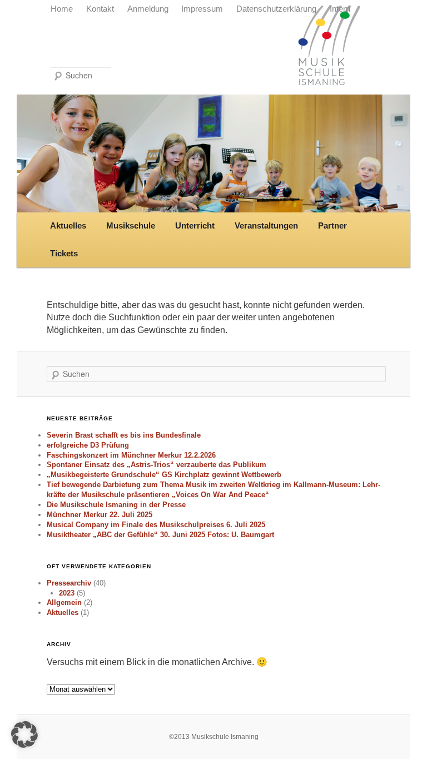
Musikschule (130, 225)
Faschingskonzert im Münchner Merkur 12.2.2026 (131, 455)
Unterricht (195, 225)
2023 (67, 593)
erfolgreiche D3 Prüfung (88, 445)
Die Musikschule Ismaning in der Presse (116, 504)
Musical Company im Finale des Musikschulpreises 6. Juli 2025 (156, 524)
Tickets (64, 253)
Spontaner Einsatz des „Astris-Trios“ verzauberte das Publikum (156, 464)
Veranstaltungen (266, 225)
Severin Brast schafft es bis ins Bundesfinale (124, 435)
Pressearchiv (69, 583)
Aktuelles (68, 225)
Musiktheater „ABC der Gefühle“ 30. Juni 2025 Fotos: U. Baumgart (160, 534)
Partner (332, 225)
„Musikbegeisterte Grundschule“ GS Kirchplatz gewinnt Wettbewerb (164, 474)
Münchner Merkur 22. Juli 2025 (99, 514)
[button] (24, 734)
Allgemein (64, 602)
